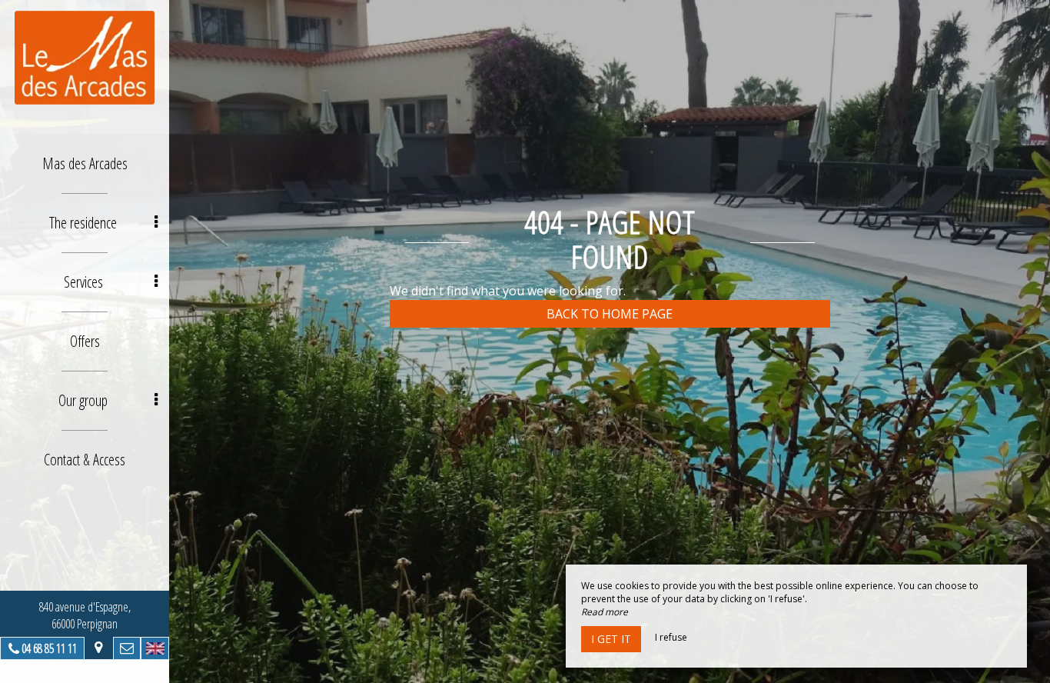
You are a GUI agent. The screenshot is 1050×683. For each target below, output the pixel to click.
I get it (611, 638)
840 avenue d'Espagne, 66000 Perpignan (85, 615)
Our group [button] (83, 400)
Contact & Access (84, 459)
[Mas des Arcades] (84, 57)
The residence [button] (83, 222)
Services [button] (83, 282)
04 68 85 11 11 (49, 648)
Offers (85, 341)
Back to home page (610, 313)
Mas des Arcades (85, 163)
